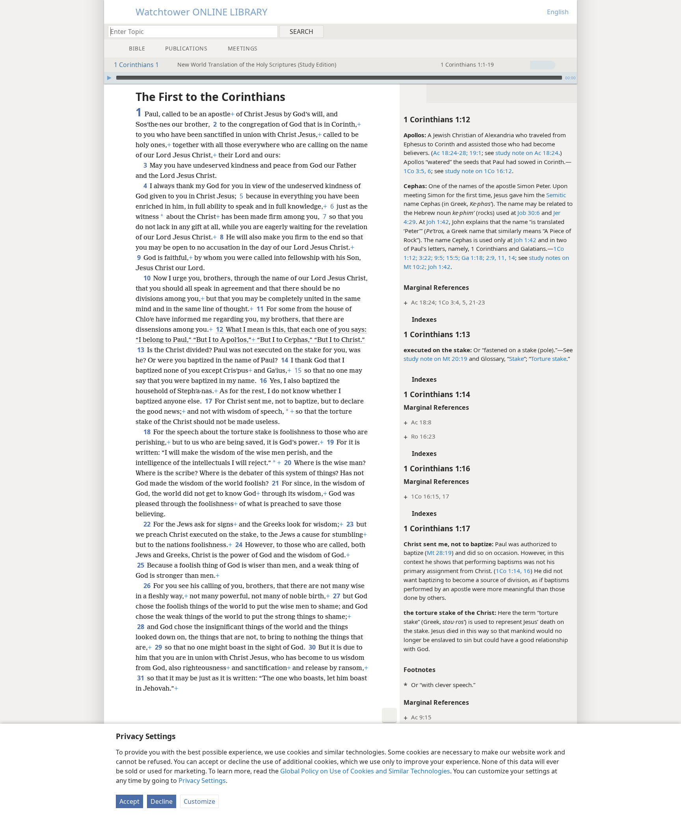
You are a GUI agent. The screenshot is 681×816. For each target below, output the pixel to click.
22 (147, 524)
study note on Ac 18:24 (526, 153)
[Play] (109, 78)
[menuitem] (568, 31)
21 (276, 483)
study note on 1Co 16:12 (478, 171)
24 (239, 544)
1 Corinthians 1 (136, 64)
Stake (516, 358)
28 (141, 626)
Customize (199, 801)
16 (526, 571)
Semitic (556, 195)
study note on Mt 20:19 (435, 358)
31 (141, 678)
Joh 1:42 (437, 222)
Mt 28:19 (439, 552)
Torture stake (548, 358)
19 (331, 442)
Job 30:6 (528, 213)
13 (141, 349)
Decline (162, 801)
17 (209, 401)
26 (147, 585)
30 (313, 647)
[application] (340, 78)
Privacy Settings (202, 780)
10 (147, 278)
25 (141, 565)
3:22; (425, 257)
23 (350, 524)
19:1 (475, 153)
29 (159, 647)
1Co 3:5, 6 (417, 171)
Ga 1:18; (472, 257)
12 (220, 329)
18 (147, 432)
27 (337, 596)
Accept (129, 801)
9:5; (439, 257)
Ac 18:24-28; (450, 153)
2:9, (490, 257)
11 (261, 308)
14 (510, 257)
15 (298, 370)
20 (288, 462)
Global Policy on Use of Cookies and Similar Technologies (365, 771)
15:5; (452, 257)
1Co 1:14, (509, 571)
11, (501, 257)
